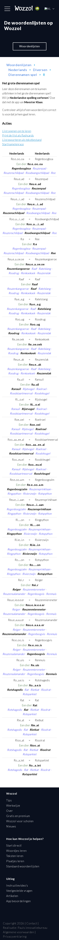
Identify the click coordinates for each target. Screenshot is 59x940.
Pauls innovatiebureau (32, 927)
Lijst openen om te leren (16, 131)
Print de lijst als (18, 135)
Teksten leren (14, 856)
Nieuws (11, 826)
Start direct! (14, 845)
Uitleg (10, 879)
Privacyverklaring (15, 936)
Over (9, 810)
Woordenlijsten (29, 46)
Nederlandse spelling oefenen (29, 97)
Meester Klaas (33, 102)
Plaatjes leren (15, 861)
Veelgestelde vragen (19, 890)
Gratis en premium (18, 816)
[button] (7, 9)
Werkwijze (13, 805)
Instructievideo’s (17, 885)
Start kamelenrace (13, 144)
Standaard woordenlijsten (22, 866)
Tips (9, 800)
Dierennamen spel (22, 75)
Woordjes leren (16, 850)
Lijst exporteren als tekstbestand (21, 140)
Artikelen (12, 896)
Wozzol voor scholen (20, 821)
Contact (31, 923)
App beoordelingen (18, 901)
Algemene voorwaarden (18, 932)
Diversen (40, 70)
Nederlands (17, 70)
